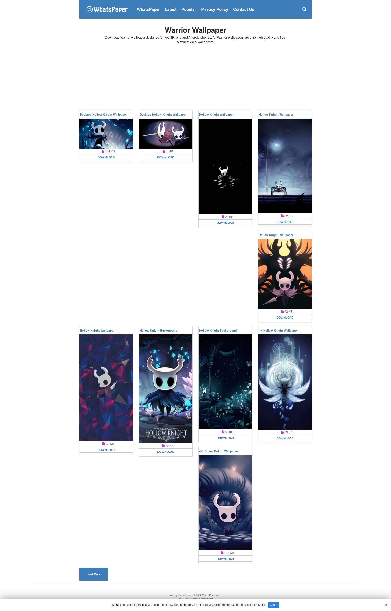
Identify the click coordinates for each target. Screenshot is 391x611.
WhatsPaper (148, 9)
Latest (171, 9)
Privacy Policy (214, 9)
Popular (188, 9)
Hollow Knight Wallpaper (216, 114)
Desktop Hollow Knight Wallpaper (103, 114)
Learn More (257, 604)
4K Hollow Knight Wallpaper (278, 330)
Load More (93, 574)
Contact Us (243, 9)
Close (273, 604)
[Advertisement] (195, 77)
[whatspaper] (107, 8)
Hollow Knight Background (158, 330)
